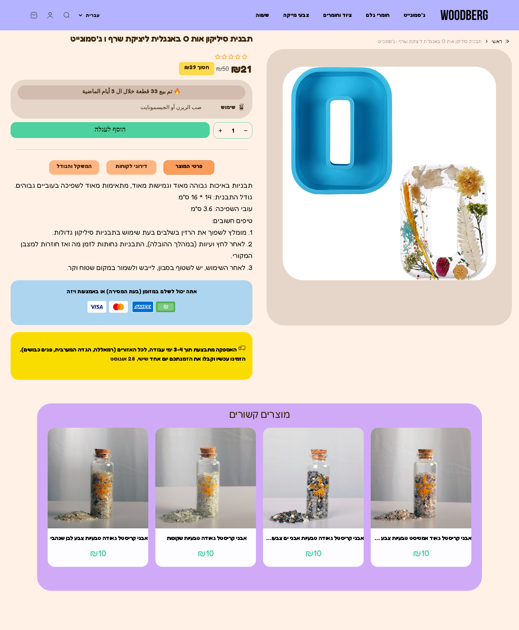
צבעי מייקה (296, 15)
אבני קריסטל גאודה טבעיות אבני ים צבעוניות (313, 537)
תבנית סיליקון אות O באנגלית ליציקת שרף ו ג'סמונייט (430, 41)
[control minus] (246, 130)
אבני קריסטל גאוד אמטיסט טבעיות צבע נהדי (421, 537)
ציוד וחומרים (337, 15)
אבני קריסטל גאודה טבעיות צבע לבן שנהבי (99, 537)
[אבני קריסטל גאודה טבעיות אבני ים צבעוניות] (313, 478)
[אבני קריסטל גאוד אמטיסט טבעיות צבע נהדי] (421, 478)
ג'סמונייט (414, 15)
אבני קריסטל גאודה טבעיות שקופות (207, 537)
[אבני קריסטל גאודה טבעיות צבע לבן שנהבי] (98, 478)
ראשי (496, 41)
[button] (231, 56)
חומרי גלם (377, 15)
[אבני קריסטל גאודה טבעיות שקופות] (205, 478)
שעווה (262, 15)
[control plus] (220, 130)
